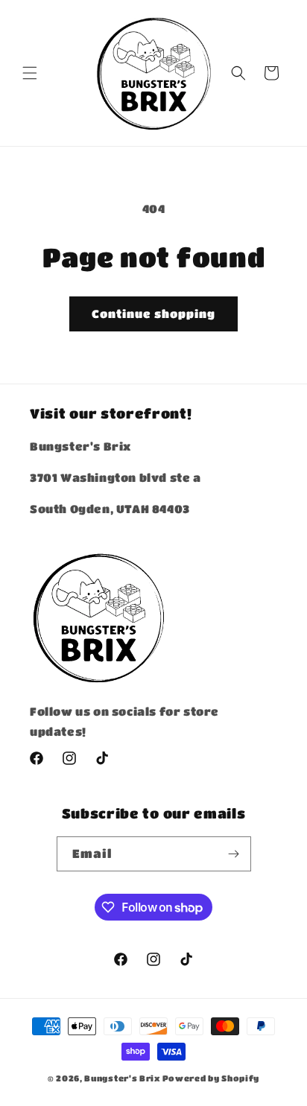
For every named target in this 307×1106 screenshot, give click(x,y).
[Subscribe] (234, 853)
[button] (29, 73)
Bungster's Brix (122, 1078)
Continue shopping (153, 313)
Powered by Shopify (211, 1078)
